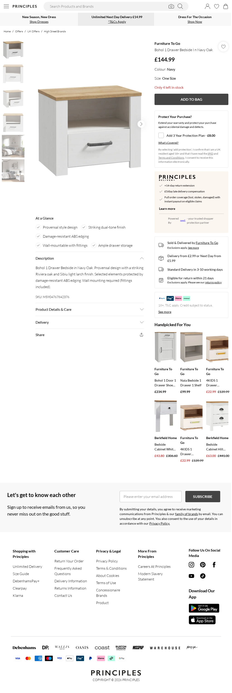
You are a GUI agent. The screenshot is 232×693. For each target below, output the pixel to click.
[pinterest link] (202, 564)
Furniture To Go (167, 43)
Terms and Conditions (171, 157)
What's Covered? (168, 142)
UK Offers (33, 31)
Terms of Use (106, 583)
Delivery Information (70, 581)
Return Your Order (69, 561)
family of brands (186, 514)
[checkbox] (191, 135)
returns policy (213, 282)
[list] (89, 124)
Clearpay (20, 588)
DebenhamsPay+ (26, 581)
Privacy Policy (107, 561)
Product (102, 602)
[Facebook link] (214, 564)
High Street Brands (55, 31)
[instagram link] (191, 564)
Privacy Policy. (159, 523)
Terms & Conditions (111, 568)
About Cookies (107, 575)
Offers (19, 31)
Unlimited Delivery (27, 566)
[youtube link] (191, 576)
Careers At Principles (154, 566)
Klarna (18, 595)
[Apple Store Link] (204, 619)
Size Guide (21, 573)
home (7, 31)
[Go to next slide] (141, 124)
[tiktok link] (202, 576)
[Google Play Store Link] (204, 608)
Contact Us (63, 595)
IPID (210, 153)
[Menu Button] (6, 6)
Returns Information (70, 588)
